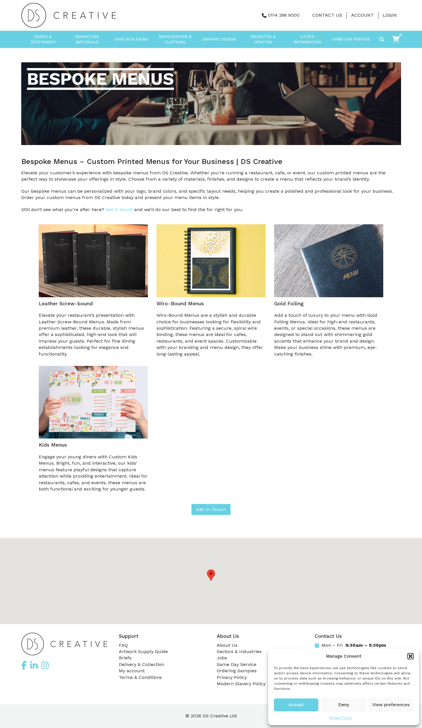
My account (132, 670)
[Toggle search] (381, 39)
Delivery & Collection (141, 664)
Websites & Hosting (263, 39)
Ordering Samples (237, 670)
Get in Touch (211, 509)
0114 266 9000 (283, 15)
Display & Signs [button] (131, 39)
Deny (343, 704)
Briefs (125, 658)
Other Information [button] (307, 39)
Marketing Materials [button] (87, 39)
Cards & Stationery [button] (43, 39)
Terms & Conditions (140, 677)
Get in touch (119, 209)
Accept (296, 704)
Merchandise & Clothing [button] (175, 39)
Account (362, 15)
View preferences (391, 704)
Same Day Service (351, 39)
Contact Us (327, 15)
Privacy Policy (340, 718)
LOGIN (390, 15)
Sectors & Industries (239, 651)
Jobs (222, 658)
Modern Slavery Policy (241, 683)
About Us (227, 645)
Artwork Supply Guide (143, 651)
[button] (410, 656)
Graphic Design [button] (219, 39)
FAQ (123, 645)
